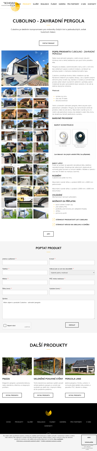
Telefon (5, 269)
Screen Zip (69, 204)
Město (5, 278)
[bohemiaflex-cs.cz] (10, 7)
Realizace (45, 4)
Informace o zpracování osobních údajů (28, 441)
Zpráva (4, 298)
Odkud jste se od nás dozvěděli (61, 269)
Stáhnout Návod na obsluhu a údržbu (72, 224)
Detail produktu (12, 395)
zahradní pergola (71, 105)
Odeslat (72, 325)
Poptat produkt (48, 43)
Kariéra (62, 4)
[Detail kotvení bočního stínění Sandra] (9, 202)
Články (54, 4)
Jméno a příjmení (9, 259)
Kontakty (92, 4)
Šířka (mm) (7, 288)
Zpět (48, 234)
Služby (36, 4)
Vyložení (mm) (55, 288)
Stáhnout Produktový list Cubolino (72, 219)
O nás (83, 4)
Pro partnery (73, 4)
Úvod (18, 4)
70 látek (64, 98)
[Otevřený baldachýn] (25, 202)
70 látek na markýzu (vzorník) (68, 171)
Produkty (27, 4)
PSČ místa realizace (57, 278)
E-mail (52, 259)
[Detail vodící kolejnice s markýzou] (41, 202)
